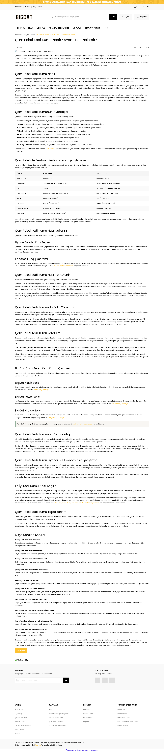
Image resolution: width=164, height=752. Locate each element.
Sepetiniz (86, 722)
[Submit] (66, 680)
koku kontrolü (51, 149)
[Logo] (24, 16)
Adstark (38, 745)
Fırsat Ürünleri (122, 726)
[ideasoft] (70, 750)
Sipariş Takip (88, 714)
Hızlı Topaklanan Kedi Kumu (127, 722)
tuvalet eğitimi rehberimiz (63, 266)
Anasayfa (18, 7)
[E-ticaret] (81, 750)
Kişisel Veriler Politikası (57, 726)
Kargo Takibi (37, 7)
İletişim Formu (20, 722)
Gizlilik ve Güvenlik (56, 718)
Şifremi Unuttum (21, 718)
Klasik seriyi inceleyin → (42, 390)
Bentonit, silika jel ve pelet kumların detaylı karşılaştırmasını (77, 503)
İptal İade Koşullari (56, 722)
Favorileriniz (87, 718)
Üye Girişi (18, 714)
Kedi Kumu (121, 710)
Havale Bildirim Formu (23, 726)
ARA (113, 17)
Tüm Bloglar (21, 650)
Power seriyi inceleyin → (121, 404)
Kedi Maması (122, 714)
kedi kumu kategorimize (82, 424)
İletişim (27, 7)
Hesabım (86, 710)
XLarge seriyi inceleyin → (57, 418)
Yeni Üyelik (19, 710)
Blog (50, 710)
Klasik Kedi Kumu (123, 718)
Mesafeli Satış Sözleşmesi (59, 714)
